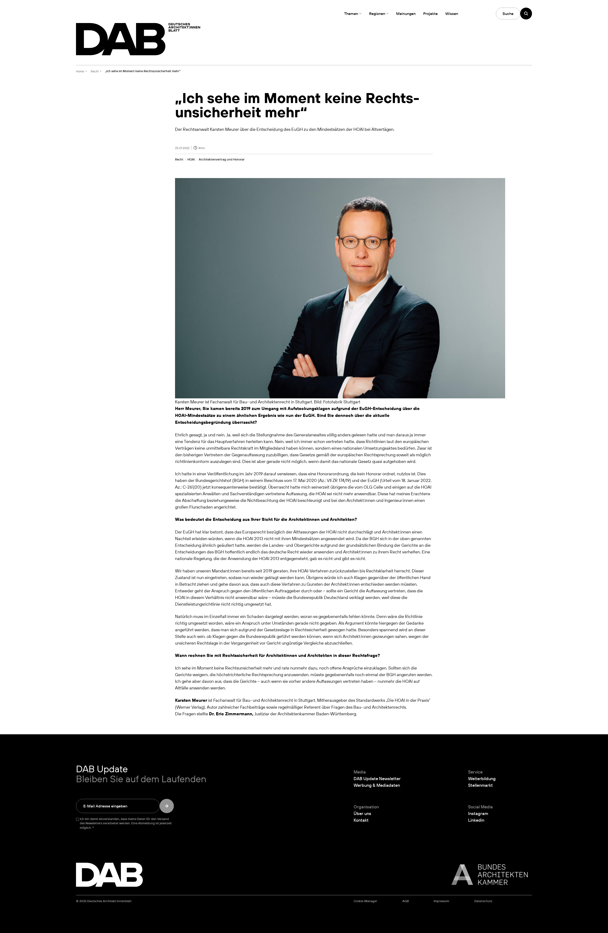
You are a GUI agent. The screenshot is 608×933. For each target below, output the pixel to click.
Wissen (451, 13)
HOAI (191, 159)
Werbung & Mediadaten (377, 785)
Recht (179, 159)
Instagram (478, 813)
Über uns (362, 813)
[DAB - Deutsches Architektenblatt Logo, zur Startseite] (138, 39)
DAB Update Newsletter (377, 778)
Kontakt (361, 820)
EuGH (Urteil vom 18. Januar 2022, (400, 480)
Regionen (377, 13)
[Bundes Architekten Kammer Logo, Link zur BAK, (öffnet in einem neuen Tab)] (487, 874)
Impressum (441, 901)
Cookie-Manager (365, 901)
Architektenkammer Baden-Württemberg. (317, 714)
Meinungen (406, 13)
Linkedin (476, 820)
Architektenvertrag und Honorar (222, 159)
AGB (405, 901)
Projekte (430, 13)
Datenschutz (483, 901)
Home (80, 71)
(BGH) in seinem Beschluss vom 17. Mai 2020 (274, 480)
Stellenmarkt (480, 785)
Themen (351, 13)
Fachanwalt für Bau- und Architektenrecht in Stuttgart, (264, 700)
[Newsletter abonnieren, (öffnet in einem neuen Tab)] (167, 806)
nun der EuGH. (301, 415)
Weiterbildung (482, 778)
